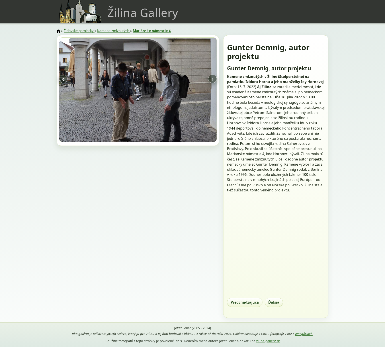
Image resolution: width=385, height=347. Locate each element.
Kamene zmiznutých (113, 30)
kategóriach (304, 333)
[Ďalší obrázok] (193, 90)
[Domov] (58, 31)
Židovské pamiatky (79, 30)
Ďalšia (273, 302)
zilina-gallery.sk (268, 341)
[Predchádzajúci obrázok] (82, 90)
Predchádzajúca (245, 302)
